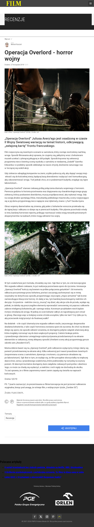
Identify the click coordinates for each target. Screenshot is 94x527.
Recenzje (15, 19)
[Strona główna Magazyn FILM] (13, 3)
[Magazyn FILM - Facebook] (34, 516)
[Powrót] (59, 516)
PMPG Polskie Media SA (40, 521)
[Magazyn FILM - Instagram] (47, 516)
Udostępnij (71, 428)
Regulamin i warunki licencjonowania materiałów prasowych (37, 405)
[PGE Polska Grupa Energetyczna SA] (29, 499)
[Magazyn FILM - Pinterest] (53, 516)
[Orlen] (64, 499)
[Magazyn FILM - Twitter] (41, 516)
